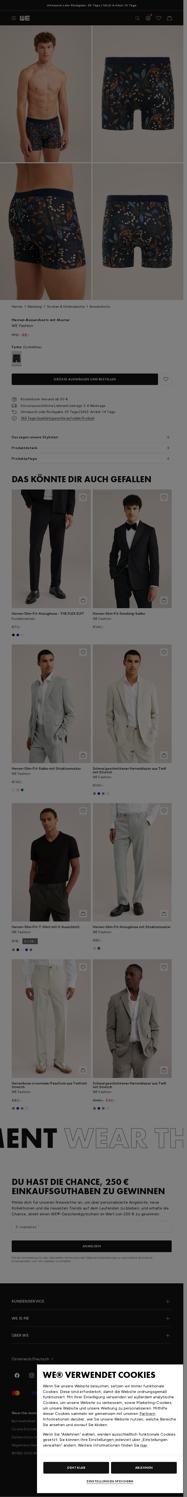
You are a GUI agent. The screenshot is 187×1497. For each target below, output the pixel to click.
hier (143, 1445)
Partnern (147, 1413)
